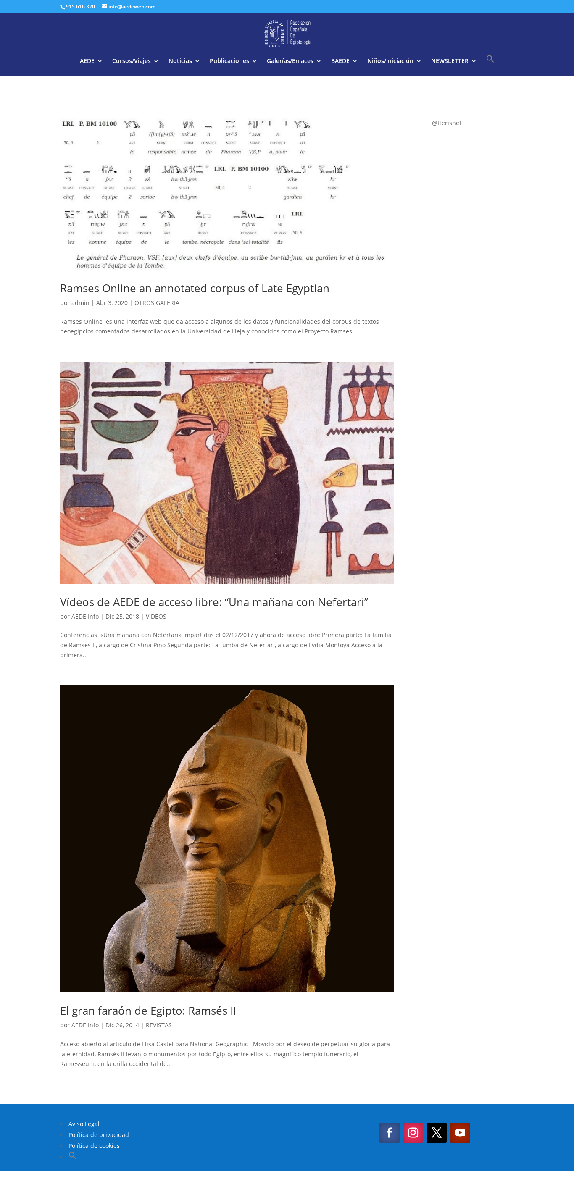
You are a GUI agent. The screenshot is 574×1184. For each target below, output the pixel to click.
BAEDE (340, 61)
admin (80, 303)
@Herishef (446, 123)
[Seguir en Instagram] (413, 1133)
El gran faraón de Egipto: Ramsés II (148, 1010)
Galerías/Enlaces (290, 61)
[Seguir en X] (437, 1133)
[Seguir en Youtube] (460, 1133)
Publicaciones (229, 61)
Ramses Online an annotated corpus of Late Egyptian (194, 288)
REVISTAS (159, 1025)
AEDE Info (85, 616)
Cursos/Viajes (131, 61)
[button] (490, 65)
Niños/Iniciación (390, 61)
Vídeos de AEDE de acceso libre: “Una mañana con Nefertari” (214, 601)
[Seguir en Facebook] (389, 1133)
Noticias (180, 61)
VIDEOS (156, 616)
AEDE (87, 61)
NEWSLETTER (450, 61)
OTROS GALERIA (156, 303)
